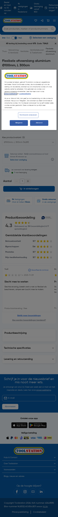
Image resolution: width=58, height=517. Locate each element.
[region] (29, 100)
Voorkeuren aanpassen (28, 115)
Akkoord (39, 123)
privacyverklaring (10, 94)
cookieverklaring (25, 94)
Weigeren (19, 123)
